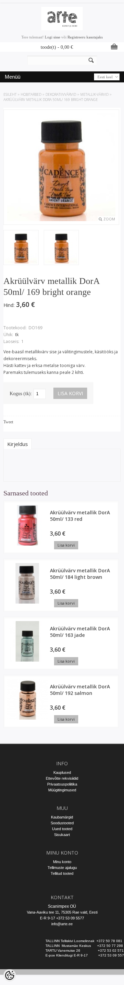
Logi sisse (52, 37)
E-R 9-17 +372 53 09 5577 (62, 918)
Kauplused (62, 772)
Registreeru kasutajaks (85, 37)
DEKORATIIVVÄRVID (60, 94)
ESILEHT (10, 94)
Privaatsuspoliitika (62, 784)
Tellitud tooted (62, 873)
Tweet (8, 422)
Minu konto (62, 862)
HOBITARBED (31, 94)
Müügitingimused (62, 790)
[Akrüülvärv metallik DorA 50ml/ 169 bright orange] (21, 248)
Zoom (109, 219)
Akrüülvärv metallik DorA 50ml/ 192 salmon (80, 689)
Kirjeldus (17, 443)
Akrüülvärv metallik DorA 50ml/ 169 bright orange (50, 99)
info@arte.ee (62, 924)
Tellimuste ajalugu (62, 868)
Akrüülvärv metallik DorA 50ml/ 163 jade (80, 631)
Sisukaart (62, 835)
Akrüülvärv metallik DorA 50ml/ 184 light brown (80, 573)
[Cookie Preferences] (9, 975)
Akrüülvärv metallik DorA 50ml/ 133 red (80, 515)
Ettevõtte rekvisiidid (62, 778)
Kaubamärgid (62, 817)
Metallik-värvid (94, 94)
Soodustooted (62, 823)
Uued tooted (62, 829)
